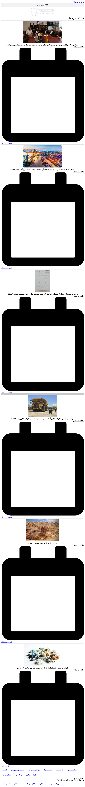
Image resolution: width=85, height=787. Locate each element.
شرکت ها (59, 770)
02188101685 (79, 778)
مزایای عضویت (34, 770)
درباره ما (18, 775)
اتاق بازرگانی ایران (28, 783)
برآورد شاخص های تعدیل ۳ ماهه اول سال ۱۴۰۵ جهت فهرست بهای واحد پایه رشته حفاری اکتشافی (42, 294)
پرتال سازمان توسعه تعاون (49, 783)
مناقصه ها (48, 770)
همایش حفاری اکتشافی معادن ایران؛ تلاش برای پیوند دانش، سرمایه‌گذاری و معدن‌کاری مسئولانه (42, 45)
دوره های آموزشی (17, 770)
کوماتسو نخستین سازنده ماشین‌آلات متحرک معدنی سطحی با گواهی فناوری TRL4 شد (42, 419)
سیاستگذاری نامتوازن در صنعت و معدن (42, 543)
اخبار (5, 770)
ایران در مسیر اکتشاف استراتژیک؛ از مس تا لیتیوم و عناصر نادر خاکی (42, 668)
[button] (42, 5)
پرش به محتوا (79, 2)
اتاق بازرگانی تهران (10, 783)
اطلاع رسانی (31, 775)
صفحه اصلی (72, 770)
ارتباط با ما (7, 775)
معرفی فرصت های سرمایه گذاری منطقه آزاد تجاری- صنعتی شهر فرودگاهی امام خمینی (42, 169)
